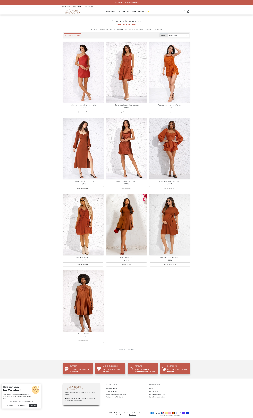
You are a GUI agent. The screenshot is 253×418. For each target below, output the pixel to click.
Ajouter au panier (82, 112)
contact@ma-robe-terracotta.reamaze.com (81, 398)
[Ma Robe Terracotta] (72, 11)
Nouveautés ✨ (143, 11)
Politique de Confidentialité (114, 397)
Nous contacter (77, 6)
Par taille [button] (121, 11)
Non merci (10, 405)
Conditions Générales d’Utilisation (116, 394)
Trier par (164, 35)
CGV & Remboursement (113, 391)
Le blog (151, 388)
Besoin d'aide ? (67, 6)
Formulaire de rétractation (157, 397)
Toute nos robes (109, 11)
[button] (184, 11)
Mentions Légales (111, 388)
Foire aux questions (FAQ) (157, 394)
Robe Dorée (132, 415)
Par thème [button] (131, 11)
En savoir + (21, 405)
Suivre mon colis (88, 6)
